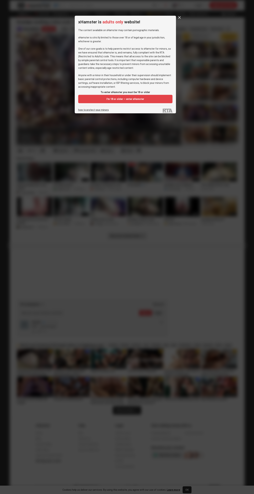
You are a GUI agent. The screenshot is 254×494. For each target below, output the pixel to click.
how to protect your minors (93, 110)
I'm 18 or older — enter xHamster (125, 99)
